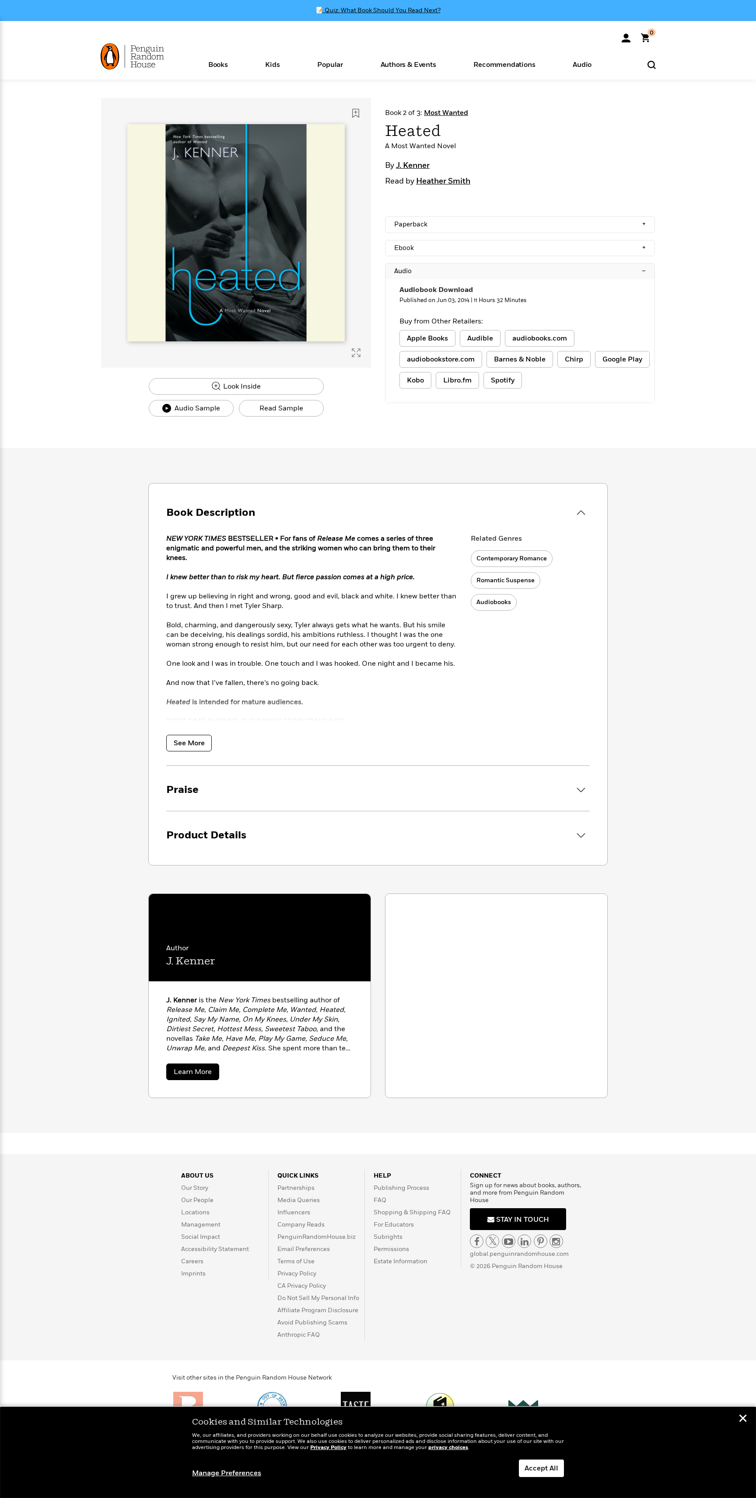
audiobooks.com (539, 338)
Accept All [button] (541, 1468)
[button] (218, 64)
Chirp (574, 359)
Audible (480, 338)
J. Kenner (413, 165)
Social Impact (200, 1237)
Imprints (193, 1273)
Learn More (196, 1073)
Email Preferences (303, 1249)
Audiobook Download (436, 289)
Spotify (502, 380)
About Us (197, 1175)
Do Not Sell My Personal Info (318, 1298)
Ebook (520, 248)
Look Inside (241, 386)
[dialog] (378, 1452)
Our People (197, 1200)
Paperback (520, 224)
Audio (520, 271)
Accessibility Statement (215, 1249)
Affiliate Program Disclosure (317, 1310)
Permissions (391, 1249)
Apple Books (427, 338)
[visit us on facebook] (476, 1241)
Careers (192, 1261)
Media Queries (298, 1200)
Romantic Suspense (505, 580)
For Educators (394, 1224)
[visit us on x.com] (492, 1241)
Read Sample (281, 408)
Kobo (415, 380)
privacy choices (448, 1447)
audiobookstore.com (441, 359)
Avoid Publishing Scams (312, 1322)
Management (200, 1224)
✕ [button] (743, 1419)
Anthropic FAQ (298, 1335)
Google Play (622, 359)
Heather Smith (443, 181)
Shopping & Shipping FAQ (412, 1212)
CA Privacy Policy (301, 1286)
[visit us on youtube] (508, 1241)
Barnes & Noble (520, 359)
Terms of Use (296, 1261)
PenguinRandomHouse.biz (316, 1237)
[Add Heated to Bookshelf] (355, 113)
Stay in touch (521, 1219)
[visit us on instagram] (556, 1241)
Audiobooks (493, 602)
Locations (195, 1212)
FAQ (380, 1200)
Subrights (388, 1237)
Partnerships (296, 1188)
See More (189, 743)
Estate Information (400, 1261)
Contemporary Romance (511, 558)
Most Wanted (446, 113)
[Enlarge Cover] (356, 352)
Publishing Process (401, 1188)
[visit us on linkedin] (524, 1241)
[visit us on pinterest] (540, 1241)
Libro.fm (457, 380)
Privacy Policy (296, 1273)
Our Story (194, 1188)
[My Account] (626, 35)
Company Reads (301, 1224)
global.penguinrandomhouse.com (519, 1254)
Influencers (293, 1212)
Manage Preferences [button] (226, 1473)
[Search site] (652, 64)
